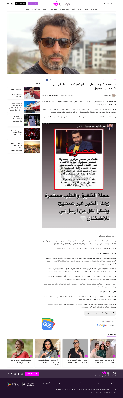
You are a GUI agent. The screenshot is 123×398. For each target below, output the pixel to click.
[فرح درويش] (114, 96)
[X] (115, 3)
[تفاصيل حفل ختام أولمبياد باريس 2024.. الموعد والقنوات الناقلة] (32, 147)
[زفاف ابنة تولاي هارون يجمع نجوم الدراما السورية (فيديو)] (103, 348)
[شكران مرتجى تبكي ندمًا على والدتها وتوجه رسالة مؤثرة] (75, 348)
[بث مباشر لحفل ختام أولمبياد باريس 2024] (32, 134)
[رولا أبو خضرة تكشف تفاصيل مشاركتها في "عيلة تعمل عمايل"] (47, 348)
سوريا (107, 313)
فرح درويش (107, 95)
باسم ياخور (99, 313)
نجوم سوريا (90, 313)
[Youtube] (104, 3)
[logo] (61, 3)
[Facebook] (111, 3)
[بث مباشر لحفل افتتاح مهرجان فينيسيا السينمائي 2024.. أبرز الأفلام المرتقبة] (32, 107)
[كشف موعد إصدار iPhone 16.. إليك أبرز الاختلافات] (32, 120)
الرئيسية (113, 79)
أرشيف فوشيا (105, 79)
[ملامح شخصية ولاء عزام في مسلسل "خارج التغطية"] (20, 348)
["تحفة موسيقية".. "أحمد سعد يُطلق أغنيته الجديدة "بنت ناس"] (32, 93)
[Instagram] (108, 3)
